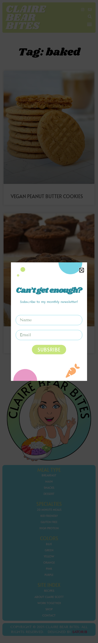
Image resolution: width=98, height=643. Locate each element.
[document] (49, 321)
